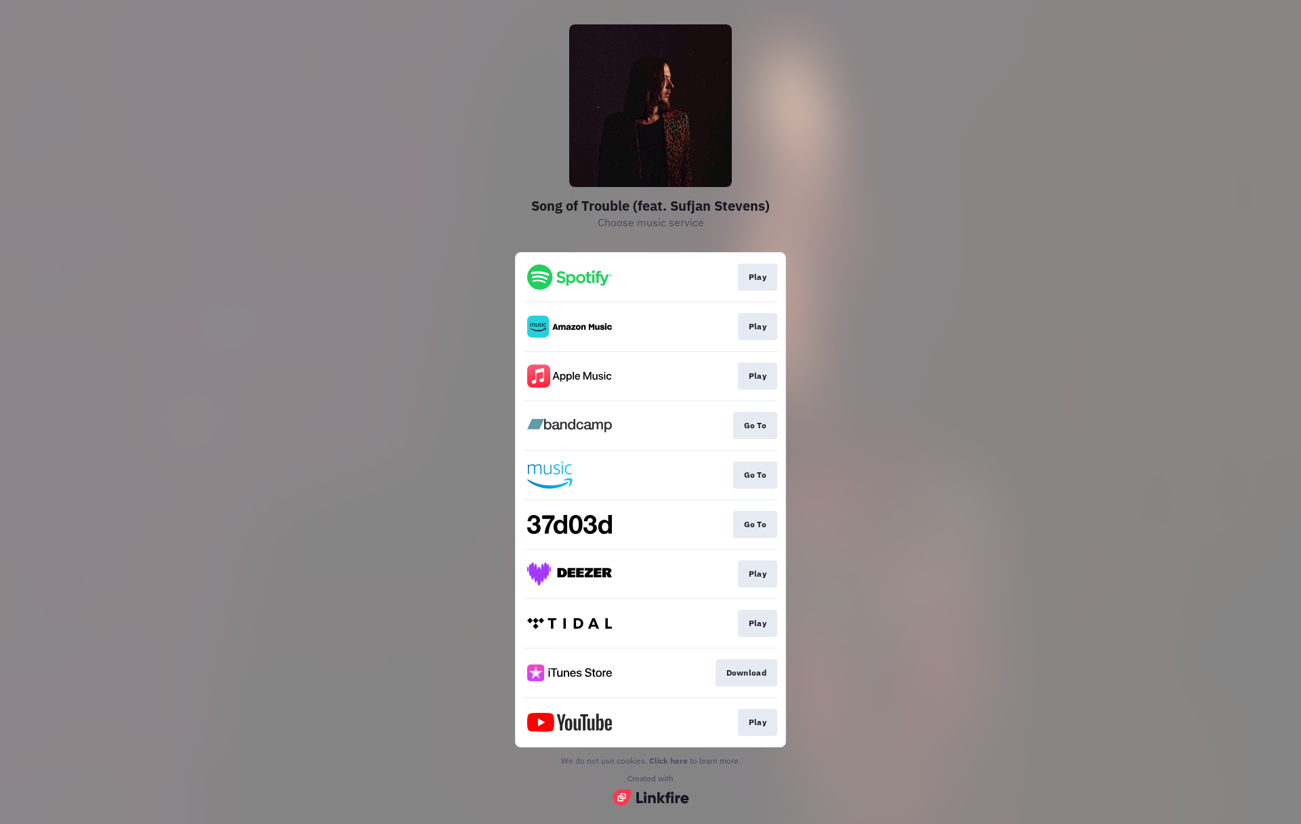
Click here (668, 761)
